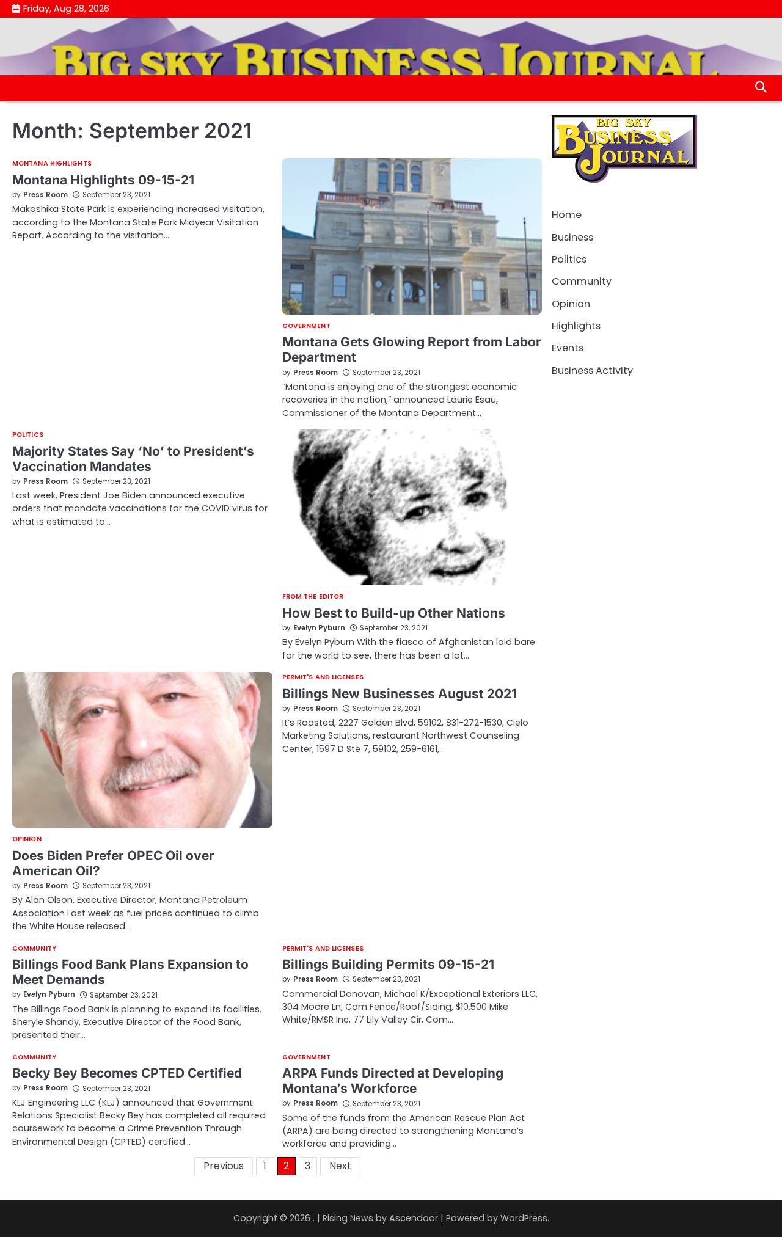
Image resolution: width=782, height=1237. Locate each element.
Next (340, 1166)
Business (572, 237)
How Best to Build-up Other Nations (393, 613)
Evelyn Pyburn (319, 628)
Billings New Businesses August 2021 (399, 693)
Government (306, 326)
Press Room (45, 195)
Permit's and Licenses (323, 677)
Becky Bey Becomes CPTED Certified (127, 1073)
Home (567, 215)
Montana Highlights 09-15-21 (103, 180)
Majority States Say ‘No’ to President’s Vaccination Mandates (133, 458)
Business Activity (592, 370)
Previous (223, 1166)
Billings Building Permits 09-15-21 (388, 964)
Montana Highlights (52, 164)
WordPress (523, 1218)
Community (34, 949)
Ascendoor (413, 1218)
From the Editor (313, 597)
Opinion (27, 839)
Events (567, 348)
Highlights (576, 326)
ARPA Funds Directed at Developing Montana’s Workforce (392, 1080)
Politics (27, 435)
